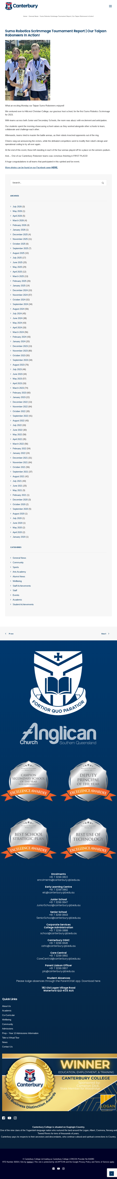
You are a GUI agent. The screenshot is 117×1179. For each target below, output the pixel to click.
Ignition (30, 1162)
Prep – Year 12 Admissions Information (20, 1033)
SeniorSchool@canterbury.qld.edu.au (59, 918)
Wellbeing (6, 1019)
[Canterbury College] (11, 6)
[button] (110, 6)
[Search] (58, 182)
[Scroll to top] (111, 1173)
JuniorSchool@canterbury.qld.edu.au (58, 905)
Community (7, 1024)
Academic (7, 1010)
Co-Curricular (8, 1015)
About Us (6, 1006)
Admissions (7, 1028)
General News (33, 16)
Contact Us (7, 1046)
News (5, 1042)
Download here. (91, 981)
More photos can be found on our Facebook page (31, 167)
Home (25, 16)
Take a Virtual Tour (10, 1037)
